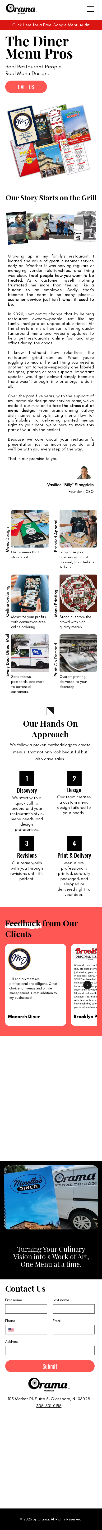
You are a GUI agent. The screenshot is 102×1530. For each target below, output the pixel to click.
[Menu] (91, 9)
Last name (61, 1300)
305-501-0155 (48, 1405)
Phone (10, 1320)
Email (57, 1320)
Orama (43, 1519)
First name (13, 1300)
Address (11, 1341)
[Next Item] (87, 985)
